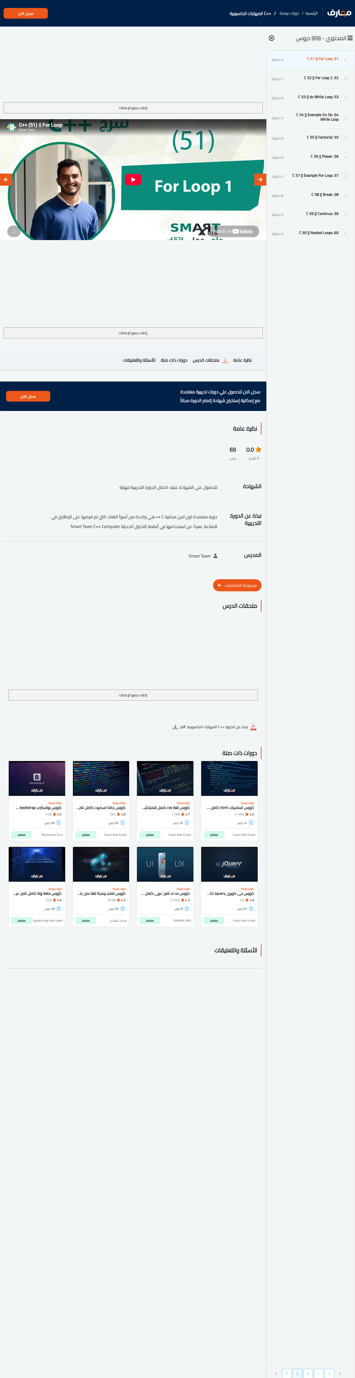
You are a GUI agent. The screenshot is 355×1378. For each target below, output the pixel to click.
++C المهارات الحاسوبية (250, 13)
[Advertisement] (133, 66)
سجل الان (25, 13)
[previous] (260, 180)
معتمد (214, 834)
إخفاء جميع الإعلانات (133, 108)
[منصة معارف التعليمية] (339, 13)
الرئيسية (311, 13)
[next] (6, 180)
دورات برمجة (289, 13)
